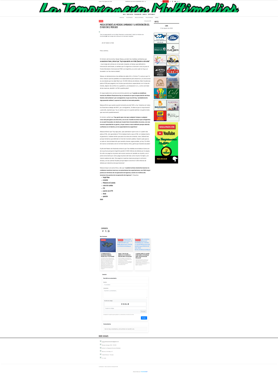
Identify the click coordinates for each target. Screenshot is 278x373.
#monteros (122, 17)
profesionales (151, 14)
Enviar (144, 318)
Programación (137, 14)
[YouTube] (175, 1)
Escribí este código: (108, 300)
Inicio (124, 14)
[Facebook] (170, 1)
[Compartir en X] (106, 231)
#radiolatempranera (139, 17)
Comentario (105, 288)
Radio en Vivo (130, 14)
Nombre (105, 282)
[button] (161, 1)
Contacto (144, 14)
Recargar (143, 311)
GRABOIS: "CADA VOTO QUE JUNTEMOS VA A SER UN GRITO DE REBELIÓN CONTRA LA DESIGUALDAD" (125, 255)
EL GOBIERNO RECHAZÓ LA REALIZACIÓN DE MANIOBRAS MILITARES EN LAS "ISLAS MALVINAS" (108, 255)
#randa (156, 17)
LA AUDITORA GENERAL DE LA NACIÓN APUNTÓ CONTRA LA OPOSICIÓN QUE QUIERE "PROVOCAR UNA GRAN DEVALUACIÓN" (142, 256)
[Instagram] (172, 1)
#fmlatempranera (149, 17)
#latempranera (129, 17)
